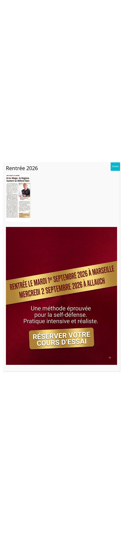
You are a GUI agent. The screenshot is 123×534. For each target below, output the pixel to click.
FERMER (115, 166)
